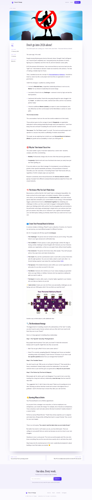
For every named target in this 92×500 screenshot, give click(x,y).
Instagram (64, 492)
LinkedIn (58, 492)
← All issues (12, 8)
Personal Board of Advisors (57, 74)
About (71, 2)
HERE (62, 261)
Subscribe (77, 2)
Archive (67, 2)
